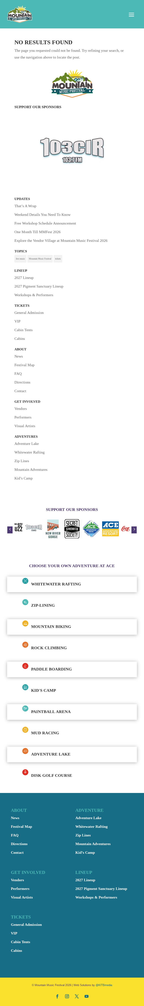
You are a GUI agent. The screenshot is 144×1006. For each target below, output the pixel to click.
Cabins (19, 338)
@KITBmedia (104, 985)
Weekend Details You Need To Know (42, 214)
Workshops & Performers (33, 295)
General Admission (29, 312)
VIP (17, 321)
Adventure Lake (26, 443)
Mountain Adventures (30, 469)
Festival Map (24, 365)
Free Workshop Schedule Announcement (45, 223)
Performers (23, 417)
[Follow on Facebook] (57, 996)
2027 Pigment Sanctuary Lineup (38, 286)
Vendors (20, 408)
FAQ (18, 373)
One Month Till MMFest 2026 (37, 232)
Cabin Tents (23, 330)
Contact (20, 391)
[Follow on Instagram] (67, 996)
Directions (22, 382)
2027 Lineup (24, 277)
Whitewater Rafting (29, 452)
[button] (10, 529)
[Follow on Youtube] (87, 996)
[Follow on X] (77, 996)
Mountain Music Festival (40, 258)
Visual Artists (24, 426)
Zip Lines (21, 461)
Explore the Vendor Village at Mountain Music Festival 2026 (60, 240)
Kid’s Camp (23, 478)
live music (20, 258)
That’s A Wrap (25, 206)
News (18, 356)
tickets (58, 258)
